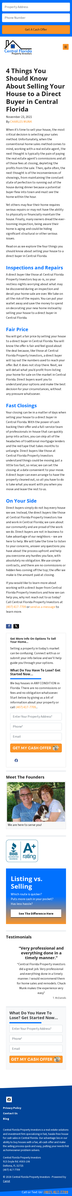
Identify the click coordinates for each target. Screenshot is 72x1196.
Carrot (6, 1181)
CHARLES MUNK (21, 122)
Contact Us (10, 1113)
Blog (6, 1119)
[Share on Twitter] (16, 626)
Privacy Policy (12, 1108)
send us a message (42, 607)
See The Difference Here (36, 913)
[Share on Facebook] (9, 626)
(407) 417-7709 (16, 607)
